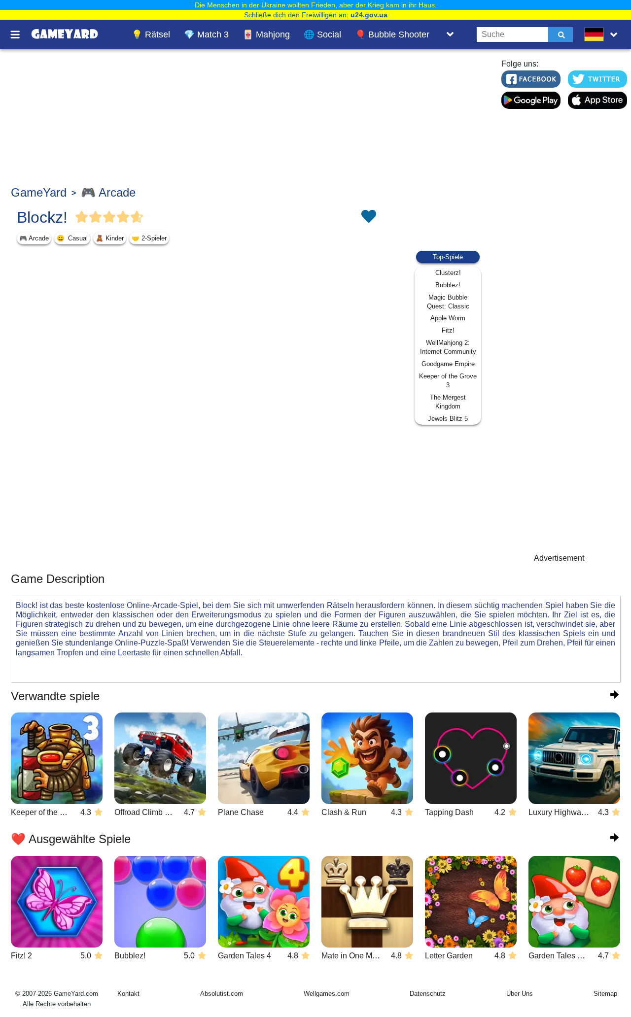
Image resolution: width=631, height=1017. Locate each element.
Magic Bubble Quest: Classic (448, 302)
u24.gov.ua (369, 15)
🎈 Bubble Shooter (392, 34)
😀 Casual (72, 238)
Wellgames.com (327, 993)
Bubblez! (447, 285)
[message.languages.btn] (603, 34)
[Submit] (560, 34)
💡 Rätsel (151, 34)
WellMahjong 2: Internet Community (448, 347)
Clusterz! (448, 272)
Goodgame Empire (448, 364)
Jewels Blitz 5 (448, 418)
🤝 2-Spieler (149, 238)
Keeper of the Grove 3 (448, 381)
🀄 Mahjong (266, 34)
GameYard (39, 192)
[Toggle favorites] (368, 217)
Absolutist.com (221, 993)
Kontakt (128, 993)
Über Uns (519, 993)
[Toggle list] (450, 34)
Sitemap (605, 993)
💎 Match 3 (206, 34)
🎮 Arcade (108, 192)
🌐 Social (322, 34)
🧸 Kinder (110, 238)
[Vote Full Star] (82, 217)
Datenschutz (428, 993)
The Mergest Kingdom (448, 402)
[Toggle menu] (21, 34)
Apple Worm (447, 318)
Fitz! (448, 330)
